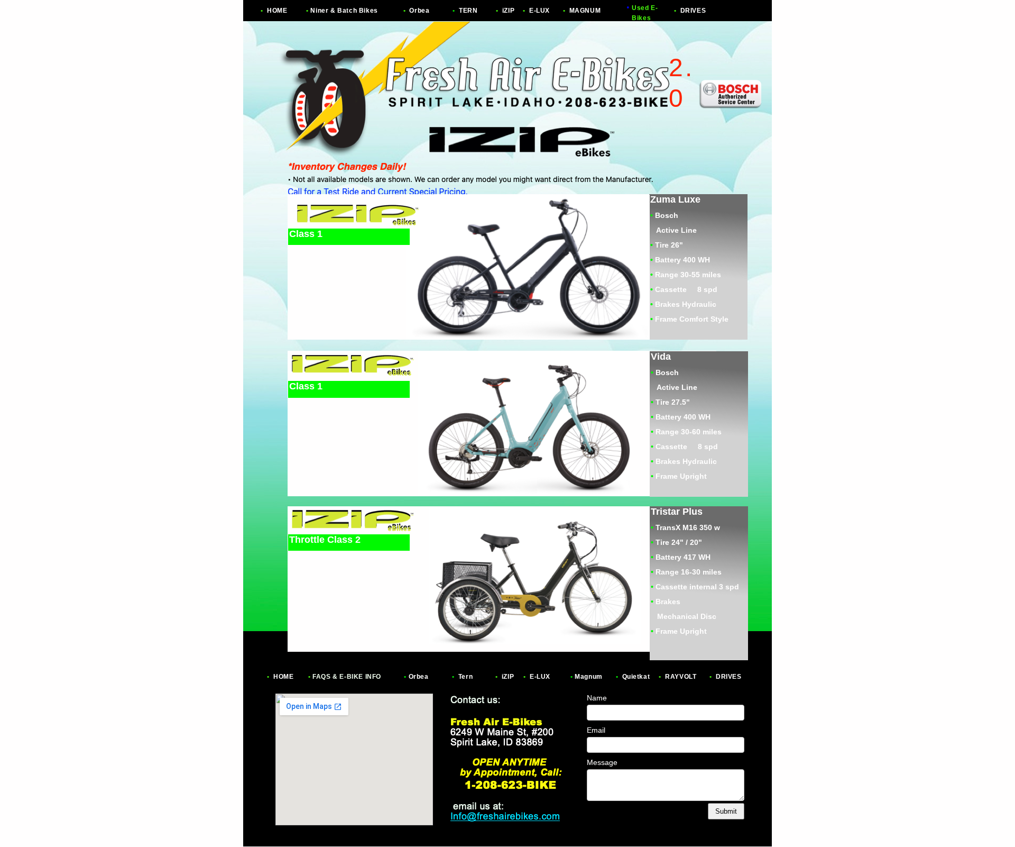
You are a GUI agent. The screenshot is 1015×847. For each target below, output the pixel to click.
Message (602, 762)
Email (596, 730)
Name (597, 698)
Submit (726, 811)
